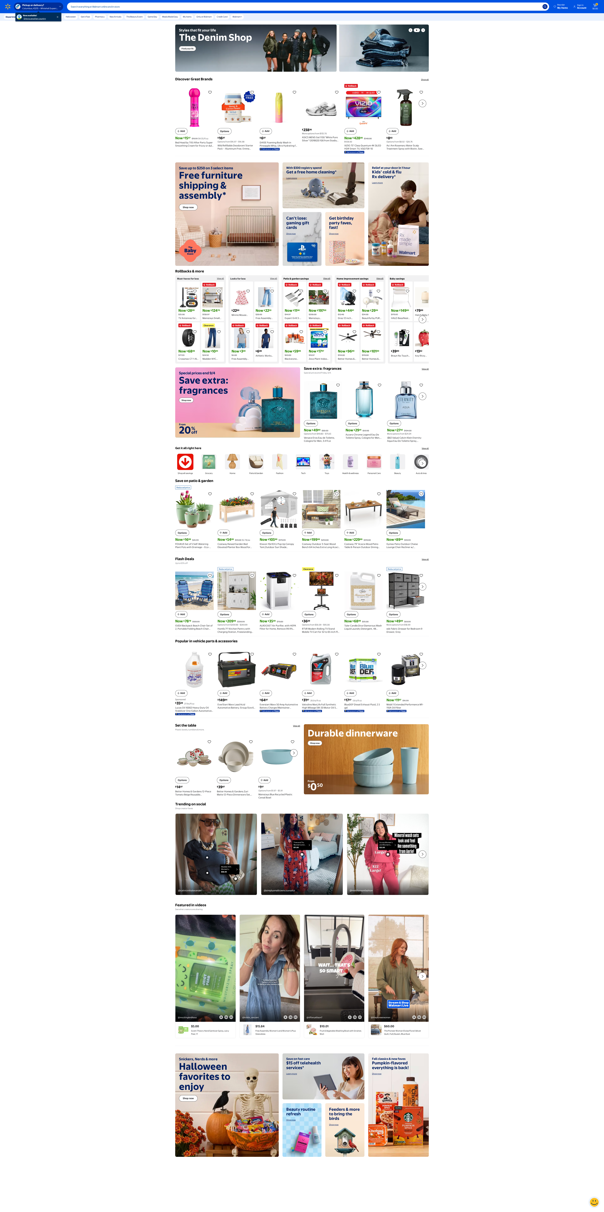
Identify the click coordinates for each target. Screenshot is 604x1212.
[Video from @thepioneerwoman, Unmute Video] (419, 1017)
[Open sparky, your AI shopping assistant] (594, 1202)
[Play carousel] (417, 30)
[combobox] (308, 7)
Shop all (425, 79)
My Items (187, 16)
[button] (561, 7)
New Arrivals (115, 16)
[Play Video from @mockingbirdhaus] (205, 968)
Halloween (71, 16)
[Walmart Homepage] (8, 7)
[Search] (545, 6)
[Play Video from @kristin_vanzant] (270, 968)
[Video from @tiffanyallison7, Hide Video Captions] (360, 1017)
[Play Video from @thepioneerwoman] (398, 968)
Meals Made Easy (170, 16)
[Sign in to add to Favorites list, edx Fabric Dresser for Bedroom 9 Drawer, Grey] (421, 575)
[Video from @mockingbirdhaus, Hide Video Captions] (231, 1017)
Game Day (152, 16)
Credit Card (222, 16)
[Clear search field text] (538, 7)
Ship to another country (35, 18)
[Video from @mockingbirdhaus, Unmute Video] (226, 1017)
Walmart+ (237, 16)
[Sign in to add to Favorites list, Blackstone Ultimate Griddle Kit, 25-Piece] (301, 331)
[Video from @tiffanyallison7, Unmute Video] (355, 1017)
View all (220, 278)
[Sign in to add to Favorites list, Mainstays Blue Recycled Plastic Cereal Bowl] (292, 741)
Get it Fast (85, 16)
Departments (12, 17)
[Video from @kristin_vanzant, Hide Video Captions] (295, 1017)
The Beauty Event (134, 16)
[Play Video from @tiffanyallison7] (334, 968)
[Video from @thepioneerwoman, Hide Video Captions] (424, 1017)
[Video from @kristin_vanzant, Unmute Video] (290, 1017)
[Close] (58, 17)
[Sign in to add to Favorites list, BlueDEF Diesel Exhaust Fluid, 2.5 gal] (378, 654)
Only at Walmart (204, 16)
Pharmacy (100, 16)
